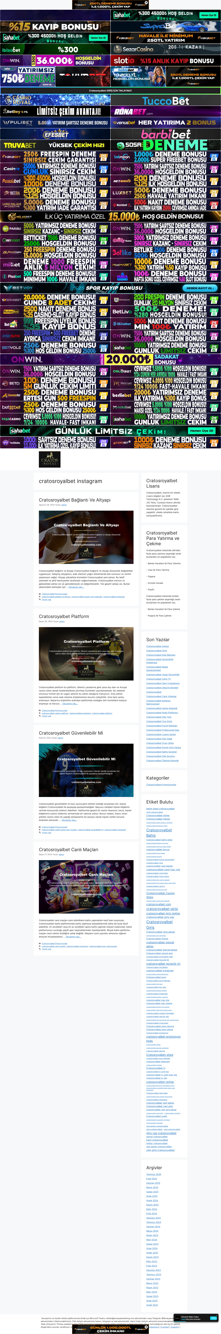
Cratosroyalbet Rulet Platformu (162, 712)
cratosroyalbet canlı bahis (157, 873)
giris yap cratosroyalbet (161, 1133)
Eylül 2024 (151, 1213)
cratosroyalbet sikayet (155, 1051)
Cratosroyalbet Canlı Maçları (68, 849)
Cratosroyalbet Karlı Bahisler (160, 655)
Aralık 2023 (152, 1252)
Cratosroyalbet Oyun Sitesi (160, 743)
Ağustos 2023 (153, 1270)
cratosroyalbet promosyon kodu (163, 1038)
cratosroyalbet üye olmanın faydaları (158, 1120)
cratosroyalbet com (158, 904)
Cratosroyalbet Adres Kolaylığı (161, 708)
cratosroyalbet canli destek (159, 866)
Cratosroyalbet (154, 692)
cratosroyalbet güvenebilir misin (159, 957)
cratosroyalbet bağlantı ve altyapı (56, 597)
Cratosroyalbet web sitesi (157, 1093)
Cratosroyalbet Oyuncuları (157, 1023)
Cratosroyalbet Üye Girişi (159, 721)
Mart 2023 (151, 1292)
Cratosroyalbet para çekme (159, 1029)
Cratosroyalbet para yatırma (160, 1026)
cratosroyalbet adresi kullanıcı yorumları (159, 822)
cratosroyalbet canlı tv (155, 886)
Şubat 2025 (152, 1192)
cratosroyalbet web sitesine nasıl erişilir (159, 1097)
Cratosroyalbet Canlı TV (158, 679)
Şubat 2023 (152, 1296)
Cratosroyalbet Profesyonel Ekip (162, 730)
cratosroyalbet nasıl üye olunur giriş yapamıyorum (162, 1020)
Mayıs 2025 (152, 1187)
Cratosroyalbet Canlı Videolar (161, 696)
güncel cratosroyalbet (157, 1136)
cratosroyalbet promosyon (157, 1033)
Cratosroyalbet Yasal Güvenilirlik (162, 674)
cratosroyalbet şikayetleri (154, 1123)
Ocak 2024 (152, 1248)
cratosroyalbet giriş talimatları (156, 935)
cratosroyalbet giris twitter (163, 913)
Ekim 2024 (151, 1209)
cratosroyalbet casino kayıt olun (156, 889)
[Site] (55, 157)
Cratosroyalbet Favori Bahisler (161, 725)
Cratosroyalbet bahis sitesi (159, 839)
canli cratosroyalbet (154, 812)
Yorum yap (46, 599)
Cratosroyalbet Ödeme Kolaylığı (162, 760)
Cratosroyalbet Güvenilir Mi (157, 960)
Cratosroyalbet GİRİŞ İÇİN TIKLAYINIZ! (110, 90)
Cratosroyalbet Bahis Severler (161, 752)
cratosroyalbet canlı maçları (53, 946)
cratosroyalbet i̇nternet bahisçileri (157, 974)
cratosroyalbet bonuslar (154, 856)
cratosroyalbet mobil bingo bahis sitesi (159, 1010)
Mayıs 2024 (152, 1231)
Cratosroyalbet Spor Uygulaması (163, 683)
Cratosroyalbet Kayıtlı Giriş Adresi (163, 747)
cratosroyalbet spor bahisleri (158, 1058)
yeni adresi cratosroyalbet (159, 1146)
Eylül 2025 (151, 1178)
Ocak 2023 (152, 1300)
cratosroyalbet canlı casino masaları (158, 880)
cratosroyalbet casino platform (55, 713)
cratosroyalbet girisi (162, 909)
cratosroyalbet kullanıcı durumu (156, 990)
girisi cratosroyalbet (172, 1129)
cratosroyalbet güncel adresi (161, 950)
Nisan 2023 (152, 1287)
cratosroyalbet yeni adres (160, 1103)
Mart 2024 (151, 1239)
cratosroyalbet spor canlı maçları (103, 946)
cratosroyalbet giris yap (160, 917)
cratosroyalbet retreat (153, 1044)
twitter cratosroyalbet (157, 1143)
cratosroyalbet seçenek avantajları (157, 1048)
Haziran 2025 (153, 1183)
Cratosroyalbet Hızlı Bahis (157, 967)
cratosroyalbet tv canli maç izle (161, 1075)
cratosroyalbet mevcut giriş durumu (157, 1007)
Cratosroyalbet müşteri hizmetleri (160, 1013)
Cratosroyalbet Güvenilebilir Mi (71, 733)
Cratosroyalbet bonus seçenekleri (160, 859)
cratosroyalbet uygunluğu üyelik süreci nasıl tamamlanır (160, 1089)
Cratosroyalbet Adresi (157, 646)
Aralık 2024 (152, 1200)
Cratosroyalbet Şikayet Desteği (162, 687)
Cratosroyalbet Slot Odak (159, 739)
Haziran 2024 (153, 1226)
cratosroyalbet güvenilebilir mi (90, 830)
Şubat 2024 (152, 1244)
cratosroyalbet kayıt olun (154, 984)
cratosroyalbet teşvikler (154, 1065)
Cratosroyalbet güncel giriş (159, 953)
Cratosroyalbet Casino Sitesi (160, 895)
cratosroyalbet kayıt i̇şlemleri (158, 981)
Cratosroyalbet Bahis (159, 833)
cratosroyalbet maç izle (157, 1000)
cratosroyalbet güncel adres (160, 944)
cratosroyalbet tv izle (156, 1078)
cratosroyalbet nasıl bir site (157, 1016)
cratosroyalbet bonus (157, 849)
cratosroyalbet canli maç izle (163, 869)
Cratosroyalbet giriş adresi (160, 932)
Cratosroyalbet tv (155, 1068)
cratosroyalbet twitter (160, 1081)
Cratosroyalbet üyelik (156, 1116)
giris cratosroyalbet (154, 1129)
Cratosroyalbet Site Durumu (160, 756)
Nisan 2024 (152, 1235)
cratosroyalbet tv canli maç (157, 1071)
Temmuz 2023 (153, 1274)
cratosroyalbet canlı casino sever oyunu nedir (161, 883)
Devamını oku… (76, 587)
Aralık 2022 (152, 1305)
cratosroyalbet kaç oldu (156, 987)
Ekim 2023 (151, 1261)
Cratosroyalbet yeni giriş (159, 1106)
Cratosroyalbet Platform (64, 616)
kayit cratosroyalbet (157, 1140)
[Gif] (110, 216)
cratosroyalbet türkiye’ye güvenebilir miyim (160, 1085)
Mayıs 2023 (152, 1283)
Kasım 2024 (152, 1205)
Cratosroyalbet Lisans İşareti (161, 734)
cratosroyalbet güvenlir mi (163, 963)
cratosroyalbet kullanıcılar (157, 994)
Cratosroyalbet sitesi (159, 1054)
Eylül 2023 (151, 1266)
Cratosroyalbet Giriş (156, 650)
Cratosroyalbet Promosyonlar (54, 594)
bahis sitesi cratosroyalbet (160, 808)
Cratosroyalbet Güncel (157, 938)
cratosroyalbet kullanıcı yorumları (157, 997)
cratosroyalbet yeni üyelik (154, 1113)
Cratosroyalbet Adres (157, 815)
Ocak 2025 (151, 1196)
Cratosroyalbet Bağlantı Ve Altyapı (74, 500)
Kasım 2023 (152, 1257)
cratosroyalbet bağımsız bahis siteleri (158, 846)
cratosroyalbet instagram (114, 597)
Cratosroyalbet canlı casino (157, 876)
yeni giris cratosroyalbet (160, 1150)
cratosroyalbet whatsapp (156, 1100)
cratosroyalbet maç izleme (159, 1003)
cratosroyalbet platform (102, 713)
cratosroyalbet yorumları (172, 1113)
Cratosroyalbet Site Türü (158, 717)
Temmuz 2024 (153, 1222)
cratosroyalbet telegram (158, 1061)
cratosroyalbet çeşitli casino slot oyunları (59, 830)
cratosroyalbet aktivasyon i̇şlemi (156, 826)
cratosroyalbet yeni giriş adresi (161, 1109)
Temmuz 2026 (153, 1174)
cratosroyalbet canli (154, 863)
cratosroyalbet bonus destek (155, 853)
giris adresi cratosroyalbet (157, 1126)
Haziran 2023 (153, 1279)
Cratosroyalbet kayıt (156, 977)
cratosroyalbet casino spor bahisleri (86, 597)
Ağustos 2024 (153, 1218)
